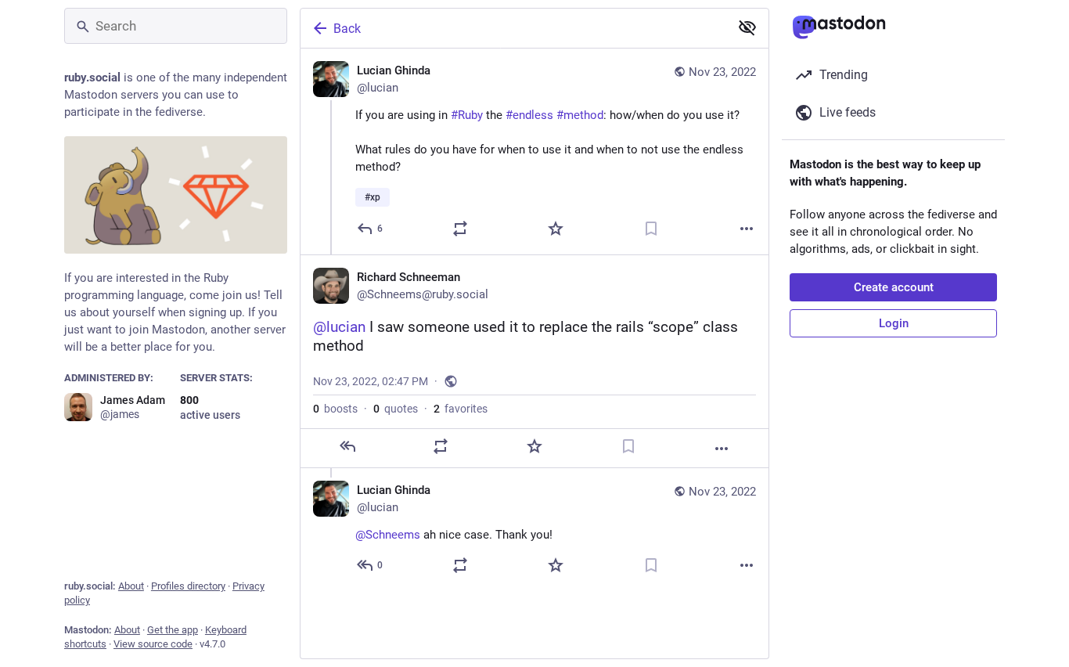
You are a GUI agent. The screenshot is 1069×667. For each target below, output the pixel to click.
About (131, 586)
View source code (153, 644)
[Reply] (347, 446)
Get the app (172, 630)
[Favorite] (555, 228)
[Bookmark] (651, 228)
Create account (894, 287)
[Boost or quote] (460, 228)
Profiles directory (188, 586)
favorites (461, 408)
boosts (335, 408)
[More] (746, 228)
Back (347, 28)
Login (894, 323)
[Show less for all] (747, 27)
